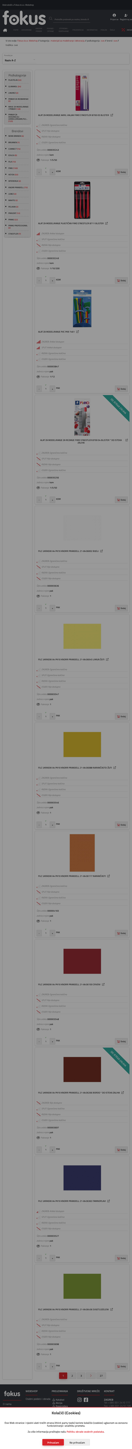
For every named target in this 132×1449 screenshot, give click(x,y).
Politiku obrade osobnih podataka (85, 1432)
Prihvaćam (53, 1442)
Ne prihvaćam (77, 1442)
